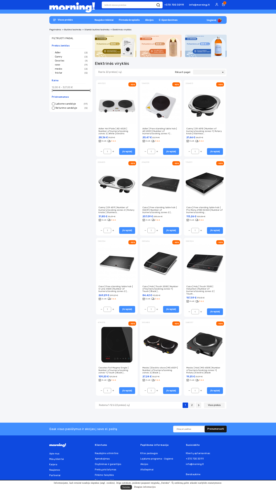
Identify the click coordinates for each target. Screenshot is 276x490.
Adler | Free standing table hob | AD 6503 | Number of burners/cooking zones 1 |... (159, 131)
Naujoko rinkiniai (104, 20)
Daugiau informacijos (145, 487)
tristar (71, 73)
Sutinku (126, 487)
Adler (71, 52)
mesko (71, 69)
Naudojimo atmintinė (106, 453)
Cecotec (71, 60)
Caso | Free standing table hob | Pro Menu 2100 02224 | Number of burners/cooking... (204, 210)
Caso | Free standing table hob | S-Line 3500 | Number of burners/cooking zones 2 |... (116, 289)
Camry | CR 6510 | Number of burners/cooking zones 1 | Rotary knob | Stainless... (204, 131)
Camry (71, 56)
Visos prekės (214, 405)
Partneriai (55, 475)
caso (71, 64)
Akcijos (149, 20)
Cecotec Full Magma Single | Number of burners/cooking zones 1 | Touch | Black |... (113, 370)
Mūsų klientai (56, 459)
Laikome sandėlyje (72, 103)
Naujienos (54, 470)
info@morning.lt (199, 4)
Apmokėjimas (102, 458)
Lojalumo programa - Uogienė (156, 458)
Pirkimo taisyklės (104, 475)
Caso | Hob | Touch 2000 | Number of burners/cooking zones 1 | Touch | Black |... (160, 289)
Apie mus (54, 453)
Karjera (53, 464)
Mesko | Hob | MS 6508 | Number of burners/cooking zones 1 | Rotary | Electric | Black (203, 370)
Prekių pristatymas (105, 469)
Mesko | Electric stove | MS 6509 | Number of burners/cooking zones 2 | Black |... (160, 370)
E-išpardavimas (168, 20)
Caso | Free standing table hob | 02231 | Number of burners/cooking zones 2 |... (159, 210)
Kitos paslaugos (149, 453)
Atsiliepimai (146, 469)
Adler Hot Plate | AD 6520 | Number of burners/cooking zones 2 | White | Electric (113, 131)
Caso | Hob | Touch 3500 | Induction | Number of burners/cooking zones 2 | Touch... (200, 290)
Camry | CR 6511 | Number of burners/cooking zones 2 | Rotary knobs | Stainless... (116, 210)
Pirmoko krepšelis (129, 20)
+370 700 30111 (174, 4)
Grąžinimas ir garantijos (108, 464)
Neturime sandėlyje (72, 108)
